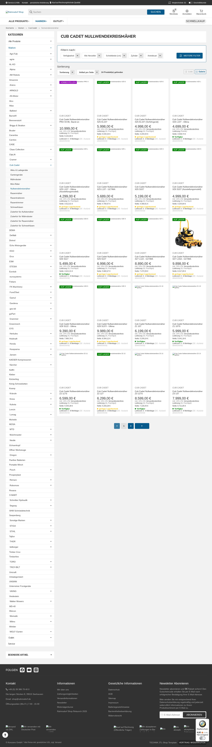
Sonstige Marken (17, 520)
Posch (12, 470)
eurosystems (15, 277)
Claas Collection (17, 149)
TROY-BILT (15, 567)
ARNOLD (14, 90)
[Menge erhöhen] (78, 422)
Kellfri (11, 370)
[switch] (202, 738)
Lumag (13, 415)
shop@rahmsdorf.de (21, 699)
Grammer (14, 319)
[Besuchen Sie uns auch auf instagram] (36, 670)
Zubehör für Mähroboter (21, 216)
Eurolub (12, 271)
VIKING (13, 591)
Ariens (12, 85)
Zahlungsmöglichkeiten (67, 694)
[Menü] (207, 720)
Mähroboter (15, 179)
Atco (11, 101)
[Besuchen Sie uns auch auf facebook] (22, 670)
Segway (13, 506)
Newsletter (62, 702)
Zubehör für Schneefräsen (22, 225)
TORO (13, 562)
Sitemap (112, 698)
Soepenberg (14, 515)
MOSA (12, 424)
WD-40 (12, 606)
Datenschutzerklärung (170, 702)
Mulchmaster (15, 435)
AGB (110, 694)
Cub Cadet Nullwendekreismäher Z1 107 (150, 325)
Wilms (12, 622)
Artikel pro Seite (86, 72)
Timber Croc (14, 552)
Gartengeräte (16, 175)
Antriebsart (152, 56)
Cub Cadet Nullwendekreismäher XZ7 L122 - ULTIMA (150, 257)
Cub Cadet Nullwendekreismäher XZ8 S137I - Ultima (112, 325)
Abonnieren (194, 715)
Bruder (12, 130)
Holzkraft (13, 339)
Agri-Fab (14, 54)
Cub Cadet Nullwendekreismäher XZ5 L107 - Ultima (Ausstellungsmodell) (74, 189)
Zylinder (134, 56)
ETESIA (13, 267)
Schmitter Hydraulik (18, 500)
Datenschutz (114, 689)
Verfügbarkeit (68, 56)
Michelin (13, 419)
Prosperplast (15, 475)
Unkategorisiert (16, 577)
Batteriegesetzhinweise (118, 707)
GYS (11, 328)
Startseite (10, 28)
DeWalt (13, 235)
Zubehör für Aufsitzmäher (22, 212)
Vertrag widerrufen (192, 742)
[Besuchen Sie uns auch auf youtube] (29, 670)
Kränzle (13, 393)
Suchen (156, 12)
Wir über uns (63, 689)
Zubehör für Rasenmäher (22, 221)
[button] (189, 71)
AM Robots (15, 75)
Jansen (13, 355)
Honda (13, 344)
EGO (12, 251)
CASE (12, 144)
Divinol (12, 240)
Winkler (12, 626)
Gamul (13, 298)
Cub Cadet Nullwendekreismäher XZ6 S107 (150, 188)
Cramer (13, 160)
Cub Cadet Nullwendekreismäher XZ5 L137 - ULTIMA (112, 188)
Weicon (12, 611)
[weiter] (142, 426)
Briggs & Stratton (17, 125)
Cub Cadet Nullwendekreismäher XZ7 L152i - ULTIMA (187, 257)
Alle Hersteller (90, 56)
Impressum (113, 702)
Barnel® (13, 116)
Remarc (13, 480)
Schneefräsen (16, 207)
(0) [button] (179, 3)
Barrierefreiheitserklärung (120, 711)
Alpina (12, 69)
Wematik (14, 616)
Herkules (14, 334)
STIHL (12, 531)
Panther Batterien (17, 460)
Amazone (13, 80)
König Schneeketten (18, 384)
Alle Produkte (14, 41)
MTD (12, 429)
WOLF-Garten (16, 632)
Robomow (14, 485)
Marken (21, 28)
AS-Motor (14, 96)
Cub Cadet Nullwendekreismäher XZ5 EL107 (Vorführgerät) (150, 120)
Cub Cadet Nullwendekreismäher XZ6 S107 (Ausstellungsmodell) (187, 188)
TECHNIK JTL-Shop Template (163, 742)
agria (12, 59)
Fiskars (12, 282)
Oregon (13, 455)
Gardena (14, 303)
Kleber (12, 374)
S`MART (13, 495)
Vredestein (14, 596)
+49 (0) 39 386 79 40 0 (18, 689)
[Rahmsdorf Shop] (15, 12)
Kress (12, 399)
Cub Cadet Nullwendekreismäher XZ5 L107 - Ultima (187, 120)
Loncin (12, 409)
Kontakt (25, 3)
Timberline (14, 556)
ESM (11, 261)
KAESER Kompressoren (20, 360)
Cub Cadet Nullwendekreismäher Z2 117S (74, 392)
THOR (12, 541)
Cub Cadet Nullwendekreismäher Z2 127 (112, 392)
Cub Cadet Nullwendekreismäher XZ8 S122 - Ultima (74, 325)
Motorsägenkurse (65, 707)
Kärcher (13, 365)
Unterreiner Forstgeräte (20, 586)
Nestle (12, 440)
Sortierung (64, 72)
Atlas (11, 106)
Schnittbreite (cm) (113, 56)
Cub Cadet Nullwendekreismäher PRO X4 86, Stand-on (74, 120)
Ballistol (13, 111)
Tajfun (12, 536)
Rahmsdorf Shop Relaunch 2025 (72, 711)
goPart (12, 314)
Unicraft (12, 572)
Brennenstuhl (15, 120)
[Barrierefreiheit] (5, 735)
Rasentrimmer (16, 202)
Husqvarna (15, 349)
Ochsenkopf (14, 445)
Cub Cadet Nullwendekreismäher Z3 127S (150, 392)
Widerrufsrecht (115, 715)
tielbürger (14, 547)
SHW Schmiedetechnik (19, 511)
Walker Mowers (17, 601)
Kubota (13, 404)
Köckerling (14, 379)
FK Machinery (16, 287)
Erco (12, 256)
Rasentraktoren (17, 198)
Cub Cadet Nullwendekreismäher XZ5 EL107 (112, 120)
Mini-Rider (15, 184)
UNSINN (13, 581)
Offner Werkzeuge (17, 450)
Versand (58, 742)
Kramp (12, 388)
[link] (131, 53)
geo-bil (13, 309)
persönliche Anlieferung (39, 3)
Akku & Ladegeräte (19, 170)
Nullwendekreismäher (50, 28)
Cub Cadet (32, 28)
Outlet (11, 637)
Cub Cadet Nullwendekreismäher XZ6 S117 (74, 257)
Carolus (12, 140)
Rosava (12, 490)
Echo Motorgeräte (18, 245)
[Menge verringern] (63, 422)
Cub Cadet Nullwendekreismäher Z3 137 (187, 392)
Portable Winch (16, 465)
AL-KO (12, 64)
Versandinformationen (67, 698)
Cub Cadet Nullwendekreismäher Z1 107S (187, 325)
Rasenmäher (16, 193)
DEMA (12, 230)
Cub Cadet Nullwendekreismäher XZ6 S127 (112, 257)
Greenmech (14, 324)
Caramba (13, 135)
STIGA (13, 526)
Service (11, 643)
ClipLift (12, 154)
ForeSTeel (14, 292)
